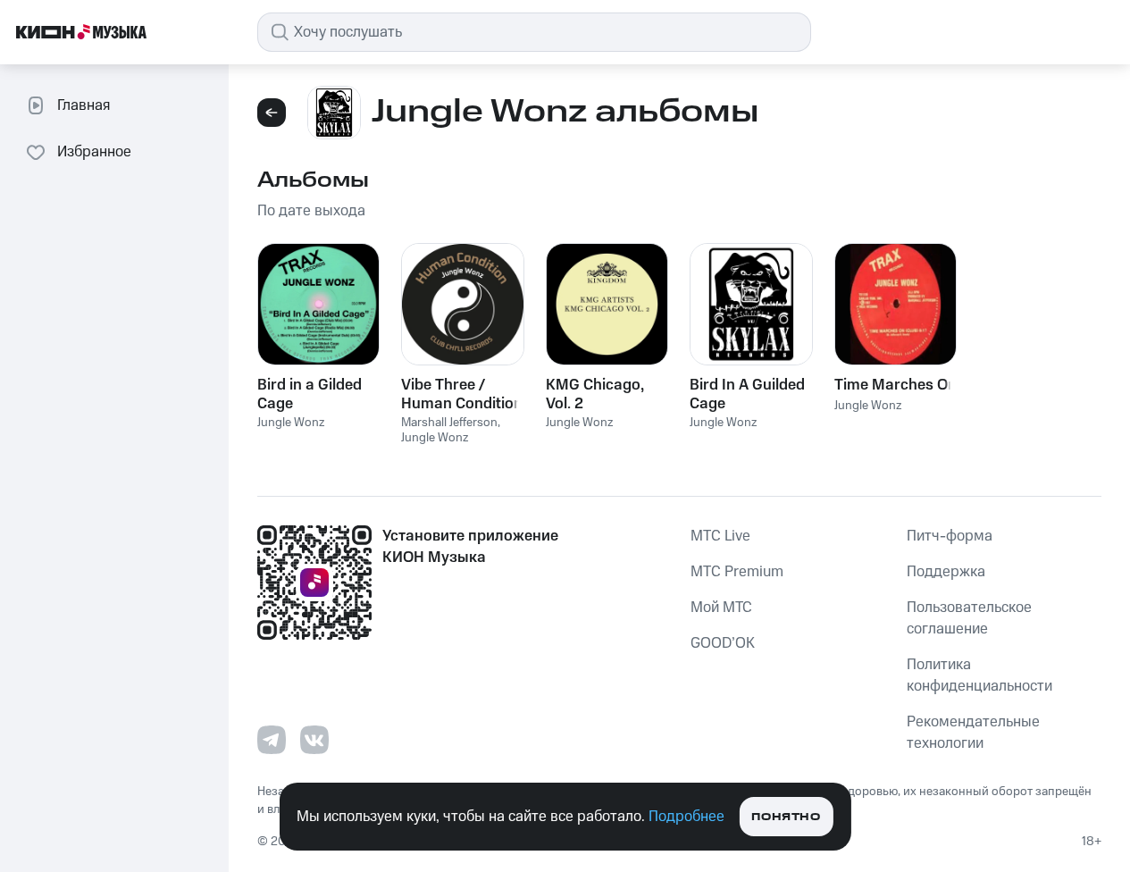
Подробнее (686, 816)
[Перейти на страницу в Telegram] (271, 739)
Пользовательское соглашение (969, 618)
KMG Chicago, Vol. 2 (595, 394)
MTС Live (720, 536)
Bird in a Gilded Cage (309, 394)
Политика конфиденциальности (979, 675)
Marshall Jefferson (449, 423)
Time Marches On (895, 385)
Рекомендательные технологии (973, 732)
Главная (83, 105)
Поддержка (946, 572)
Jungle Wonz (290, 423)
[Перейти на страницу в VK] (314, 739)
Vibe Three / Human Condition (462, 394)
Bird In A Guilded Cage (747, 394)
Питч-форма (949, 536)
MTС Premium (737, 572)
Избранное (94, 152)
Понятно (785, 817)
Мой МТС (721, 607)
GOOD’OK (723, 643)
